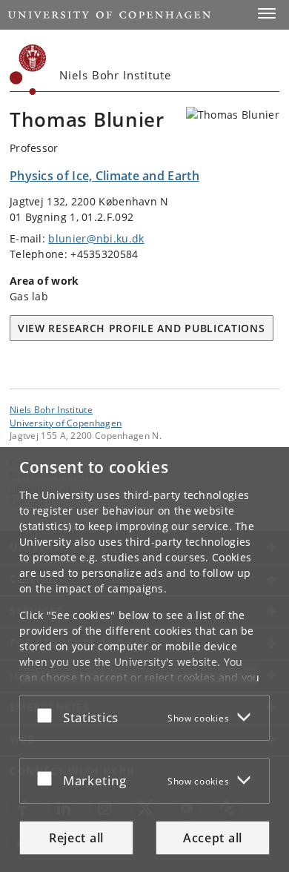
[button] (267, 13)
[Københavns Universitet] (28, 69)
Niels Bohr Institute (51, 409)
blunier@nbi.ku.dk (96, 238)
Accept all (212, 838)
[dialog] (144, 659)
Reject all (76, 838)
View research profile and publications (141, 328)
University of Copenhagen (66, 423)
